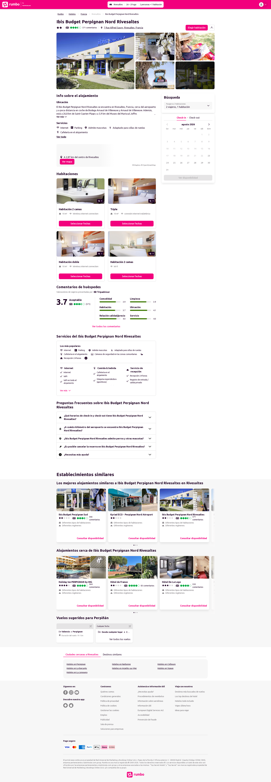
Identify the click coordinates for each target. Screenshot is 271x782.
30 (209, 163)
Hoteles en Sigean (165, 668)
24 (167, 163)
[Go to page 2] (135, 545)
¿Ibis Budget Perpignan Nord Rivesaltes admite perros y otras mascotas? (104, 438)
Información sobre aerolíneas (150, 701)
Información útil (144, 706)
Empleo (103, 715)
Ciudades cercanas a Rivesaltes (81, 654)
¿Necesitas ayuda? (146, 692)
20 (188, 156)
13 (188, 149)
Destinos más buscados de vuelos (190, 692)
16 (209, 149)
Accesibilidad (143, 715)
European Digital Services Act (151, 710)
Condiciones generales (110, 696)
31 (167, 170)
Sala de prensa (106, 724)
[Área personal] (263, 4)
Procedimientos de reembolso (151, 696)
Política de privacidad (109, 701)
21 (195, 156)
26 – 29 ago (131, 4)
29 (202, 163)
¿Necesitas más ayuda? (76, 454)
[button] (95, 61)
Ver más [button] (63, 390)
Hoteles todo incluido (184, 701)
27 (188, 163)
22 (202, 156)
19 (181, 156)
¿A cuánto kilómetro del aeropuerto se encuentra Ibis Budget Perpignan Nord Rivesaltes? (103, 429)
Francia (84, 14)
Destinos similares (112, 654)
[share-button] (211, 27)
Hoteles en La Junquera (77, 672)
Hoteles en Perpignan (76, 664)
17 (167, 156)
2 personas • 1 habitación (151, 4)
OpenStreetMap (149, 165)
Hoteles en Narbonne (121, 664)
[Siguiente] (209, 124)
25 (174, 163)
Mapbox (137, 165)
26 (181, 163)
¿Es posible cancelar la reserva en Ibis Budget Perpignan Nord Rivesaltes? (104, 446)
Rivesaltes (118, 4)
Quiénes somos (107, 692)
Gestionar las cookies (109, 710)
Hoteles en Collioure (167, 664)
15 (202, 149)
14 (195, 149)
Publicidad (105, 720)
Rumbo (61, 14)
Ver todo (61, 137)
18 (174, 156)
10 (167, 149)
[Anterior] (167, 124)
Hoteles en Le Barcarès (77, 668)
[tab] (82, 654)
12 (181, 149)
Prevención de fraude (147, 720)
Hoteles (72, 14)
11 (174, 149)
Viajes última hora (182, 706)
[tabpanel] (135, 668)
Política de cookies (108, 706)
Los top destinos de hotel (186, 696)
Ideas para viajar (182, 710)
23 (209, 156)
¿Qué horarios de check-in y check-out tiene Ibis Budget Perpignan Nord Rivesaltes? (103, 417)
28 (195, 163)
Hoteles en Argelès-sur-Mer (124, 668)
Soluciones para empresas (112, 729)
